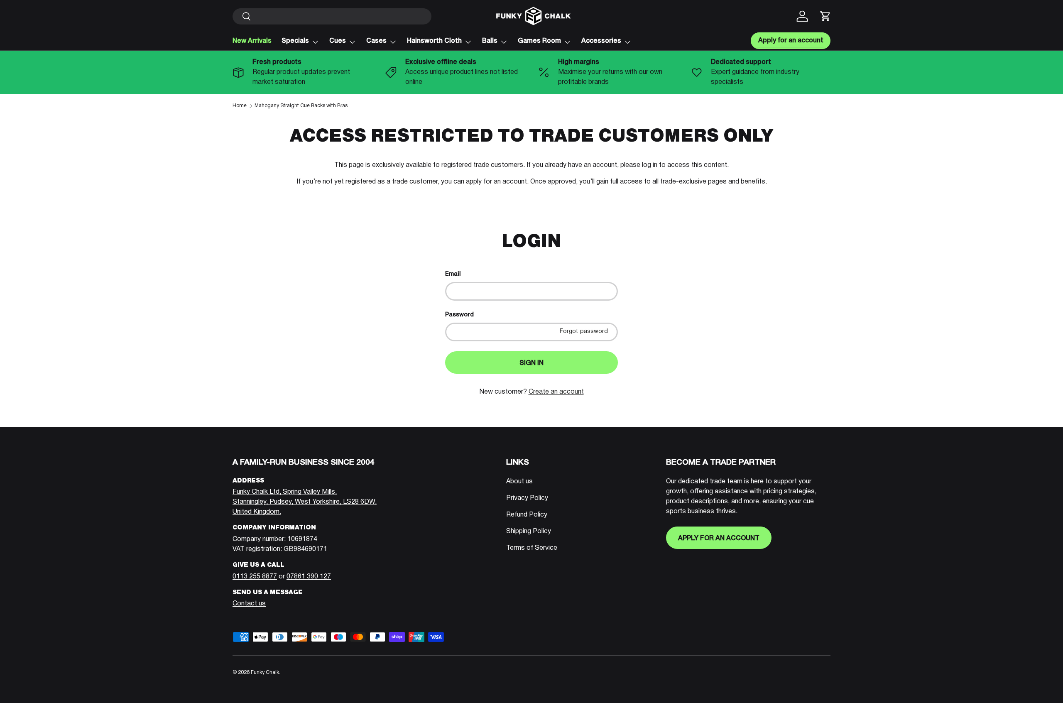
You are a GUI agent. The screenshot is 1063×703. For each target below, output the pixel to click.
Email (453, 274)
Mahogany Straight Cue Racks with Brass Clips (304, 105)
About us (519, 482)
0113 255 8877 (255, 577)
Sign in (531, 363)
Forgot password (584, 331)
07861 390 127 (309, 577)
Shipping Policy (528, 531)
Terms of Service (531, 548)
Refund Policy (526, 515)
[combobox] (332, 16)
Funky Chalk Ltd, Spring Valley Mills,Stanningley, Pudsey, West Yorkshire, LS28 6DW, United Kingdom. (305, 502)
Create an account (556, 392)
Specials (295, 41)
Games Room (539, 41)
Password (459, 315)
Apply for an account (718, 538)
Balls (489, 41)
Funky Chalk (265, 672)
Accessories (601, 41)
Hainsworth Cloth (434, 41)
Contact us (249, 604)
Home (240, 105)
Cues (337, 41)
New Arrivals (252, 41)
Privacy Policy (527, 498)
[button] (825, 16)
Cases (376, 41)
